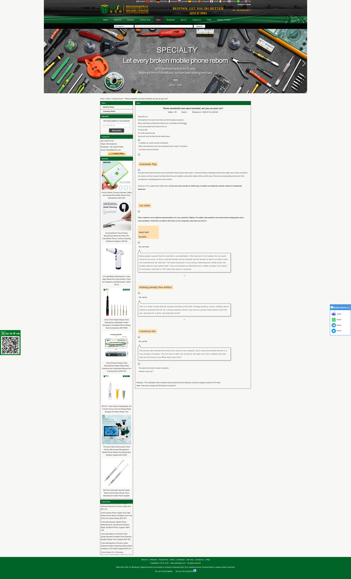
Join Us (183, 20)
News (158, 20)
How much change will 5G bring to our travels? (158, 386)
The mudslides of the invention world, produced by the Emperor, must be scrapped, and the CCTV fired (182, 383)
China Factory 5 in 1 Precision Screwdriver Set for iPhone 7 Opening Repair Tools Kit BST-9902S (115, 551)
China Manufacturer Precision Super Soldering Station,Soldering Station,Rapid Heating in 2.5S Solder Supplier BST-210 (116, 542)
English (142, 1)
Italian (225, 1)
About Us (117, 20)
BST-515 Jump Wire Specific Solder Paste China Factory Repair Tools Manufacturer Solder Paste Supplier (116, 493)
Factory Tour (145, 20)
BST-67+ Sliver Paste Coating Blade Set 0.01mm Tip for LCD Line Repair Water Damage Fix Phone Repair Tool (116, 409)
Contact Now (116, 153)
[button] (304, 63)
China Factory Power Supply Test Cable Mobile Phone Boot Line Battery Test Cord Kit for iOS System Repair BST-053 (116, 512)
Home (105, 20)
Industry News (117, 99)
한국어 (233, 1)
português (205, 1)
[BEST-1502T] (175, 93)
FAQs (209, 20)
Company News (109, 111)
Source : (184, 112)
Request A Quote (244, 4)
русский (184, 1)
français (174, 1)
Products (130, 20)
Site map (190, 560)
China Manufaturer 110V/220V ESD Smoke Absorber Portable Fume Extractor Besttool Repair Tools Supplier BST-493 (116, 533)
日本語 (215, 1)
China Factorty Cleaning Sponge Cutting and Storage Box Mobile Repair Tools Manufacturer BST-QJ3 (116, 195)
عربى (242, 1)
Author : (171, 112)
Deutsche (163, 1)
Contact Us (196, 20)
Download (171, 20)
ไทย (249, 1)
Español (195, 1)
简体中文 (152, 1)
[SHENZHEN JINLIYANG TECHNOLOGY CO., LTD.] (124, 13)
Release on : (197, 112)
